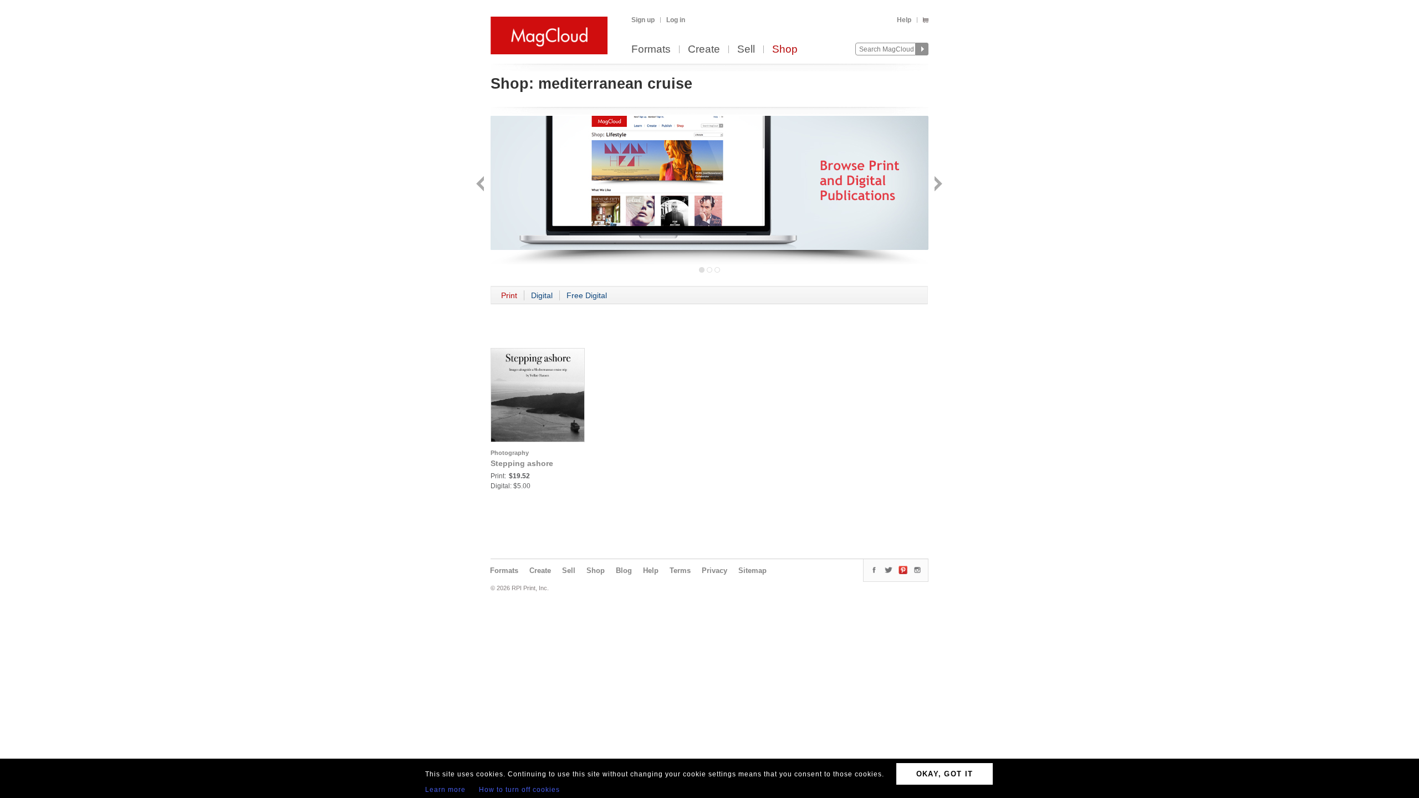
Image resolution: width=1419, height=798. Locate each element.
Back (481, 184)
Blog (624, 570)
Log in (675, 20)
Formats (651, 49)
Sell (746, 49)
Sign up (643, 20)
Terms (680, 570)
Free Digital (586, 295)
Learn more (445, 790)
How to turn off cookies (519, 790)
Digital (542, 295)
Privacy (714, 570)
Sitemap (752, 570)
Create (704, 49)
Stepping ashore (522, 463)
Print (509, 295)
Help (904, 20)
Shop (785, 49)
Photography (510, 452)
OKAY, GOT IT (944, 774)
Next (937, 184)
